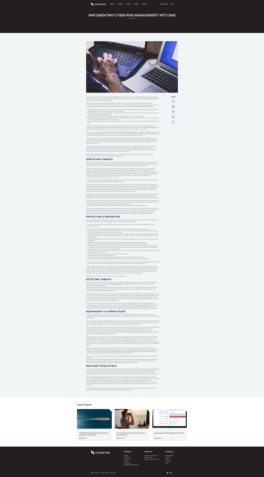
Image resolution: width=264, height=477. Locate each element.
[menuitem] (112, 4)
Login (171, 4)
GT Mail (126, 455)
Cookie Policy (112, 473)
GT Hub (126, 461)
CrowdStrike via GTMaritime (131, 464)
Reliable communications (151, 455)
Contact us (168, 461)
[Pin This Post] (173, 111)
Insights (167, 457)
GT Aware (126, 459)
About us (167, 459)
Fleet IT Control (149, 457)
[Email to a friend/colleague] (173, 122)
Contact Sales (164, 4)
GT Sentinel (127, 463)
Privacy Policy (104, 473)
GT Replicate (127, 457)
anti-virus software (115, 284)
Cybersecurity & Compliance (152, 459)
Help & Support (169, 455)
